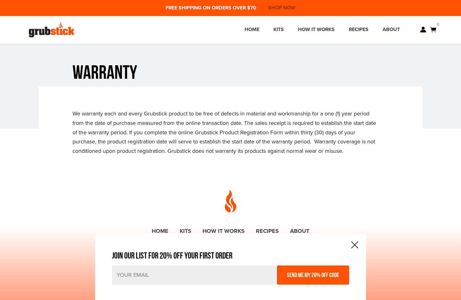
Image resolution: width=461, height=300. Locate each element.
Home (252, 29)
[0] (433, 29)
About (391, 29)
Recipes (358, 29)
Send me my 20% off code (313, 274)
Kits (278, 29)
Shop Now (281, 8)
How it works (316, 29)
